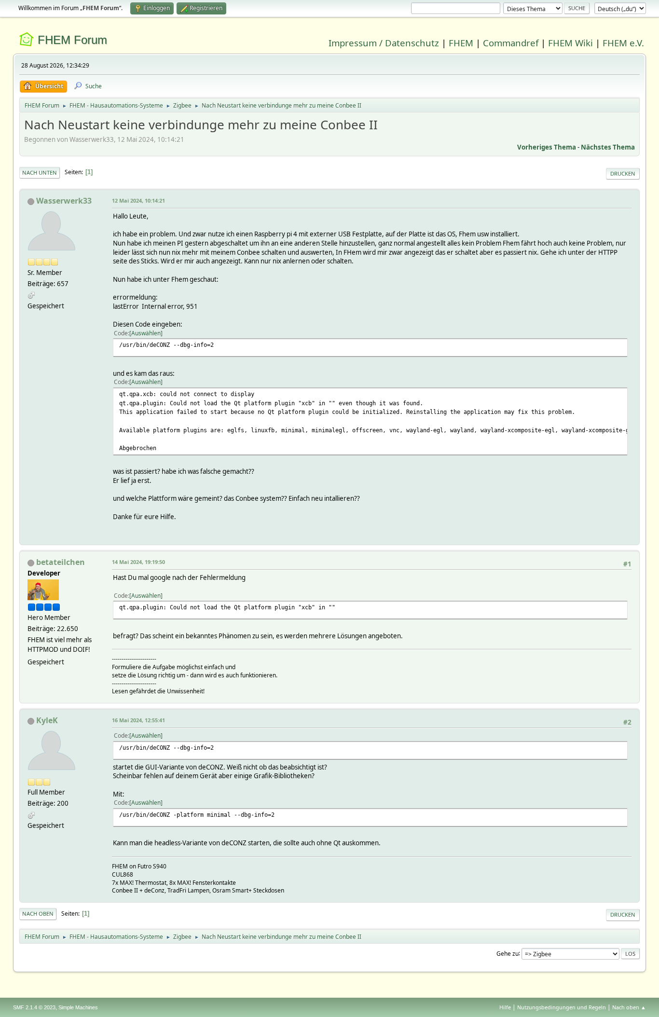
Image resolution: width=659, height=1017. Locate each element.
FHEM (461, 43)
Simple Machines (78, 1007)
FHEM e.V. (623, 43)
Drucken (622, 173)
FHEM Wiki (570, 43)
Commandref (510, 43)
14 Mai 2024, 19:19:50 (138, 561)
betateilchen (60, 562)
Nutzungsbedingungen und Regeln (561, 1007)
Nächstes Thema (608, 147)
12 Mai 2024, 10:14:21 (138, 200)
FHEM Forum (72, 39)
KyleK (47, 720)
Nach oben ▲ (629, 1007)
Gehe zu (507, 953)
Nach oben (38, 913)
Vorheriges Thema (546, 147)
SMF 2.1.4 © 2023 (34, 1007)
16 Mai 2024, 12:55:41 (138, 720)
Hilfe (505, 1007)
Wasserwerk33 (64, 200)
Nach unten (39, 172)
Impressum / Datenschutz (384, 43)
